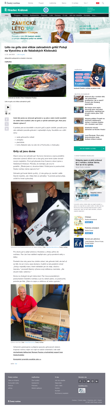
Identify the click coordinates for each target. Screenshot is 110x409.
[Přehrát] (8, 107)
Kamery (89, 11)
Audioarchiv (91, 10)
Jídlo (6, 15)
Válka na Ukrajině (13, 380)
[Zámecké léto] (55, 30)
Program (41, 3)
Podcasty (35, 385)
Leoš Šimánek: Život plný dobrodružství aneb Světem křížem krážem (94, 137)
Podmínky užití (92, 400)
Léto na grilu (21, 54)
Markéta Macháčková (52, 247)
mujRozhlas (53, 3)
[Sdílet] (9, 113)
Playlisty (44, 15)
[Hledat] (103, 3)
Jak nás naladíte (75, 15)
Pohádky (78, 77)
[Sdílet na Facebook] (7, 119)
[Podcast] (6, 113)
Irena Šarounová (30, 342)
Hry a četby (78, 74)
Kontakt (87, 15)
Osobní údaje (82, 400)
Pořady (25, 15)
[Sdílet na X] (7, 124)
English (100, 400)
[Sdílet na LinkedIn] (7, 129)
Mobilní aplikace (37, 388)
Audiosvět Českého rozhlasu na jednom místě (87, 88)
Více (94, 15)
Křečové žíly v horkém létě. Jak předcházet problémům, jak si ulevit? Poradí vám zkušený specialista (95, 100)
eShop (10, 388)
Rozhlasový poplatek (61, 393)
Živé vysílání (79, 80)
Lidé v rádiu (58, 385)
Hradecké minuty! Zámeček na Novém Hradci (95, 128)
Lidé (51, 15)
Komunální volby (13, 383)
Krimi (86, 74)
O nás (65, 15)
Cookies (74, 400)
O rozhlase (75, 3)
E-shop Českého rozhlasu (84, 156)
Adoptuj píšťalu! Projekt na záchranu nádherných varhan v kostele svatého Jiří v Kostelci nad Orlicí (95, 121)
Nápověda (58, 383)
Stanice (64, 3)
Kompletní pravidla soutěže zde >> (27, 359)
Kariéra (57, 388)
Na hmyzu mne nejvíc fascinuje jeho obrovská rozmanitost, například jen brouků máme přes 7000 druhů (94, 111)
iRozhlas (30, 3)
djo (16, 363)
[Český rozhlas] (12, 3)
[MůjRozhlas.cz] (8, 62)
